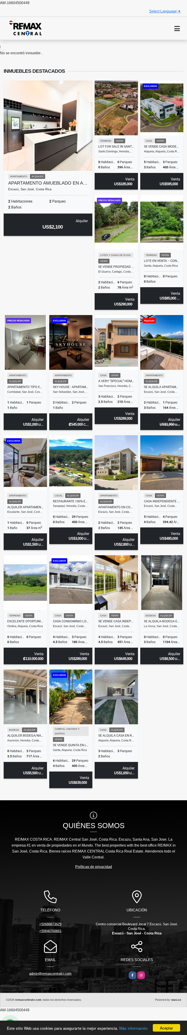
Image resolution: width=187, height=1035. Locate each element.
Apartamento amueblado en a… (48, 182)
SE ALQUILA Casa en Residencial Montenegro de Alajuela (116, 735)
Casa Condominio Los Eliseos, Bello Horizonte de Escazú (71, 621)
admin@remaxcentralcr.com (50, 973)
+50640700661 (50, 931)
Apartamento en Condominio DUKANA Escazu (116, 507)
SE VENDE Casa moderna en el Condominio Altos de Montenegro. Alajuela (162, 146)
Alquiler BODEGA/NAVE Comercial (25, 735)
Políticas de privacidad (93, 867)
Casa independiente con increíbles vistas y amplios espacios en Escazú (162, 501)
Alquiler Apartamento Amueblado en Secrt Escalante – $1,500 (25, 507)
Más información (133, 1028)
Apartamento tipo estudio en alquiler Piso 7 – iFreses (25, 387)
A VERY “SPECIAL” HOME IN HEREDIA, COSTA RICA (116, 381)
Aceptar (166, 1028)
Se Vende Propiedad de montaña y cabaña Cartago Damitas (116, 267)
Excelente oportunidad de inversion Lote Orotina (25, 621)
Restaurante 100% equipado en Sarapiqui (71, 501)
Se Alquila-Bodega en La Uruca (162, 621)
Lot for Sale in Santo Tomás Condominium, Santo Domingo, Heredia (116, 146)
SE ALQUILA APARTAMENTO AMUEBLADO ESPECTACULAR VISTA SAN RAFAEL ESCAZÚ (162, 387)
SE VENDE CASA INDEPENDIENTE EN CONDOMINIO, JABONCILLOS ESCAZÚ (116, 621)
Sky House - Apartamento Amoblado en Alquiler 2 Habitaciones (71, 387)
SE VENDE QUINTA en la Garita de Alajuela (71, 745)
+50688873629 (50, 924)
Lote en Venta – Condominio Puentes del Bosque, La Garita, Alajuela (162, 261)
